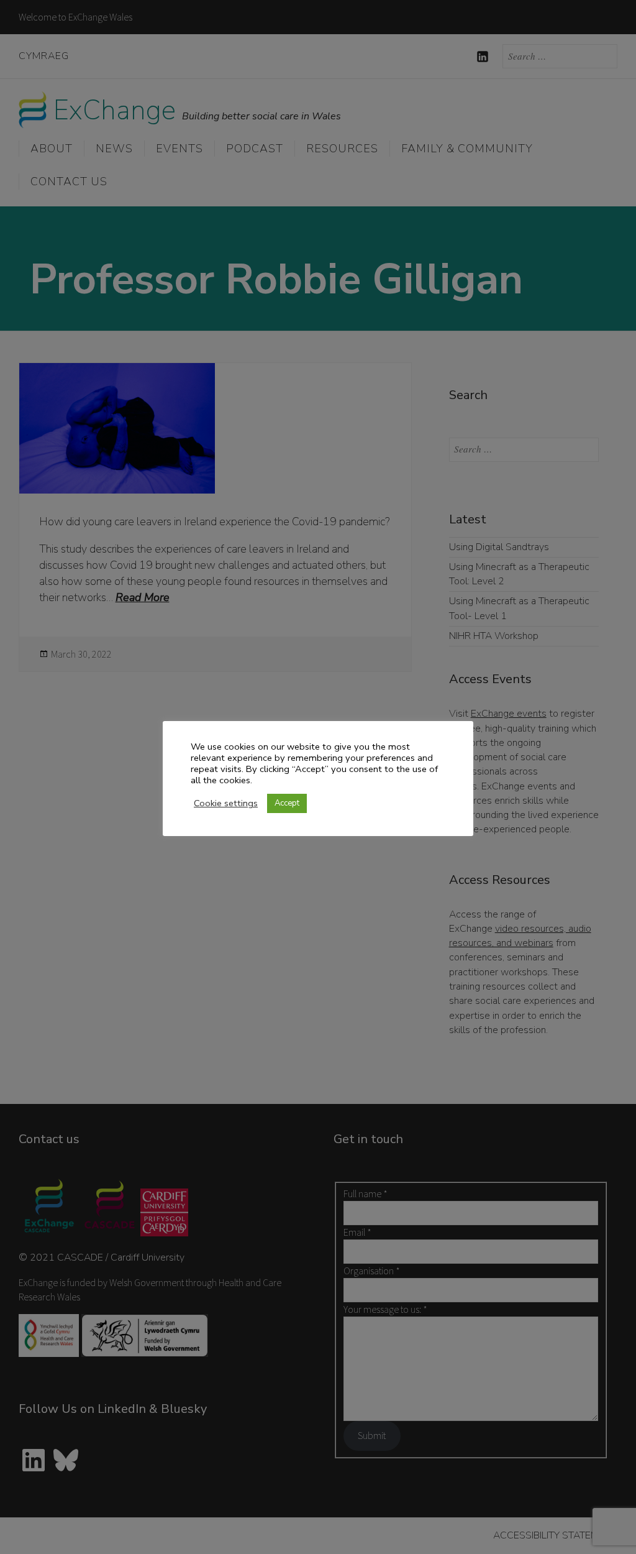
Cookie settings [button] (226, 803)
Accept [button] (287, 803)
